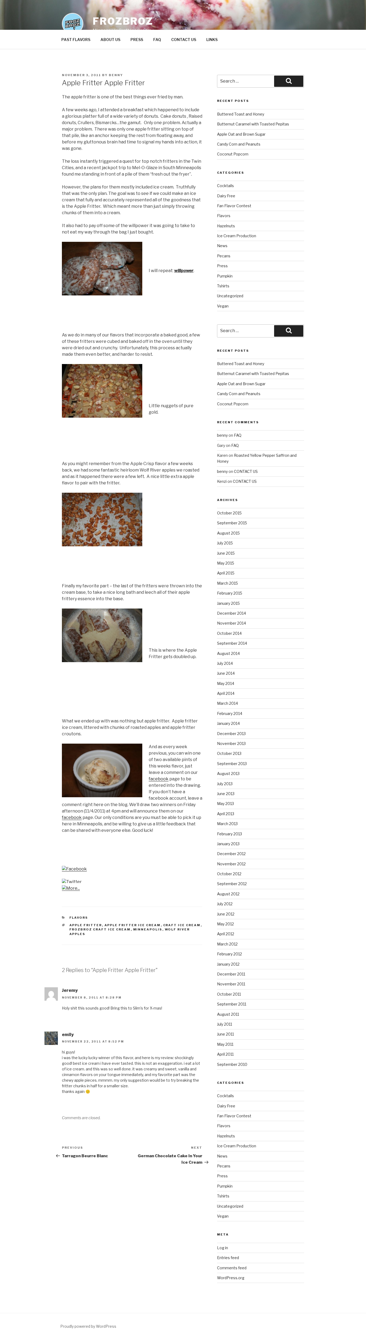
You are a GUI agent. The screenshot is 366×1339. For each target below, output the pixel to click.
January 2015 (228, 603)
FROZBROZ (123, 21)
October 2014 (229, 633)
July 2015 (225, 543)
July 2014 (225, 663)
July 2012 (225, 904)
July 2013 (225, 783)
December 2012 (231, 853)
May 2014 (225, 683)
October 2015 (229, 513)
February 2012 (229, 954)
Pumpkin (225, 276)
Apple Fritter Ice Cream (132, 925)
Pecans (223, 256)
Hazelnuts (226, 226)
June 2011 (225, 1034)
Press (222, 266)
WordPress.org (230, 1277)
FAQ (157, 39)
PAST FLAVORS (75, 39)
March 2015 (227, 583)
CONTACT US (183, 39)
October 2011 (229, 994)
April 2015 (225, 573)
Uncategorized (230, 296)
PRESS (136, 39)
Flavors (78, 917)
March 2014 (227, 703)
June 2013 (225, 793)
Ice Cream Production (236, 235)
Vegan (223, 306)
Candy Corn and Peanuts (238, 144)
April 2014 (225, 693)
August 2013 (228, 773)
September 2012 (232, 883)
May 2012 (225, 924)
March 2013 (227, 823)
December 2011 (231, 974)
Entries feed (228, 1257)
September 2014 (232, 643)
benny (116, 75)
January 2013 (228, 843)
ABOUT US (110, 39)
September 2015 (232, 523)
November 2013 (231, 743)
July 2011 (224, 1024)
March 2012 (227, 944)
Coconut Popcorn (232, 154)
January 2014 (228, 723)
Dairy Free (226, 196)
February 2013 (229, 834)
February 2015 (229, 593)
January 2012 (228, 964)
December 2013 (231, 733)
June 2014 (226, 673)
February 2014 (229, 713)
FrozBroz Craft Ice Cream (100, 929)
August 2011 (228, 1014)
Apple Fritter (85, 925)
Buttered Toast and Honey (240, 114)
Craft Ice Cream (182, 925)
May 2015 (225, 563)
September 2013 (232, 763)
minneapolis (147, 929)
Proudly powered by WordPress (88, 1326)
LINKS (212, 39)
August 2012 (228, 894)
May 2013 (225, 803)
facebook (159, 778)
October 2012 (229, 873)
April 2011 (225, 1054)
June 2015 (226, 553)
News (222, 245)
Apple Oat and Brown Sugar (241, 134)
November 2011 (231, 984)
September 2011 (231, 1004)
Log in (222, 1247)
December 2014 (231, 613)
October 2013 (229, 753)
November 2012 (231, 864)
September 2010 (232, 1064)
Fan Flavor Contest (234, 205)
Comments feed (232, 1268)
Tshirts (223, 286)
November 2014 (231, 623)
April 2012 (225, 934)
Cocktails (225, 185)
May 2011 (225, 1044)
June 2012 (225, 914)
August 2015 (228, 533)
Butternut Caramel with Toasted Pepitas (253, 124)
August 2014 (228, 653)
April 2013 (225, 813)
